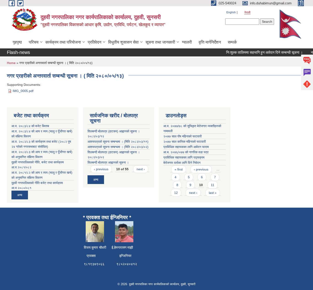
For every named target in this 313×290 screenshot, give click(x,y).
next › (141, 169)
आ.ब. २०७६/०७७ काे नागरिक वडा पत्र (186, 152)
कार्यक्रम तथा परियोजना (63, 42)
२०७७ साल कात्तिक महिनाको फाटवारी (184, 141)
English (231, 12)
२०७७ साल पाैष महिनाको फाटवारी (182, 136)
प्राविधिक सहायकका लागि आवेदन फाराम (186, 147)
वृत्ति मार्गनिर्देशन (210, 42)
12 (176, 193)
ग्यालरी (187, 42)
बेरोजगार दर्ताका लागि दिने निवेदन (181, 163)
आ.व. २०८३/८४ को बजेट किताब (30, 126)
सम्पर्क (232, 42)
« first (179, 169)
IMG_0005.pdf (23, 91)
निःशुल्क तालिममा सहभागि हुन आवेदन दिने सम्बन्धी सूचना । (262, 52)
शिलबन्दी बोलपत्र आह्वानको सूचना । (108, 162)
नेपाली (247, 12)
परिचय (33, 42)
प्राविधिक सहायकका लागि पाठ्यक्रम (183, 157)
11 (212, 185)
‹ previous (101, 169)
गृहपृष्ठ (17, 42)
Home (11, 63)
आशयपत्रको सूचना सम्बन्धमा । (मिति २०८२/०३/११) (118, 141)
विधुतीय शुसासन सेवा (123, 42)
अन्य (19, 195)
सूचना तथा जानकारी (160, 42)
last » (213, 193)
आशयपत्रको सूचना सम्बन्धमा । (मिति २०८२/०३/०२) (118, 147)
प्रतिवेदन (94, 42)
